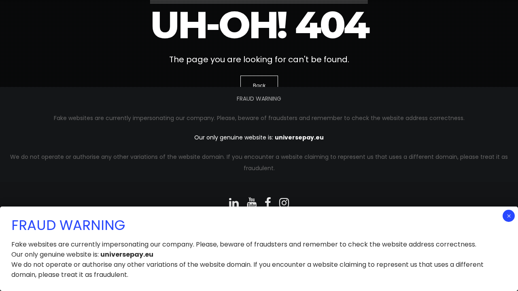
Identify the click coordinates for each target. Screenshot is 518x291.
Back (259, 85)
